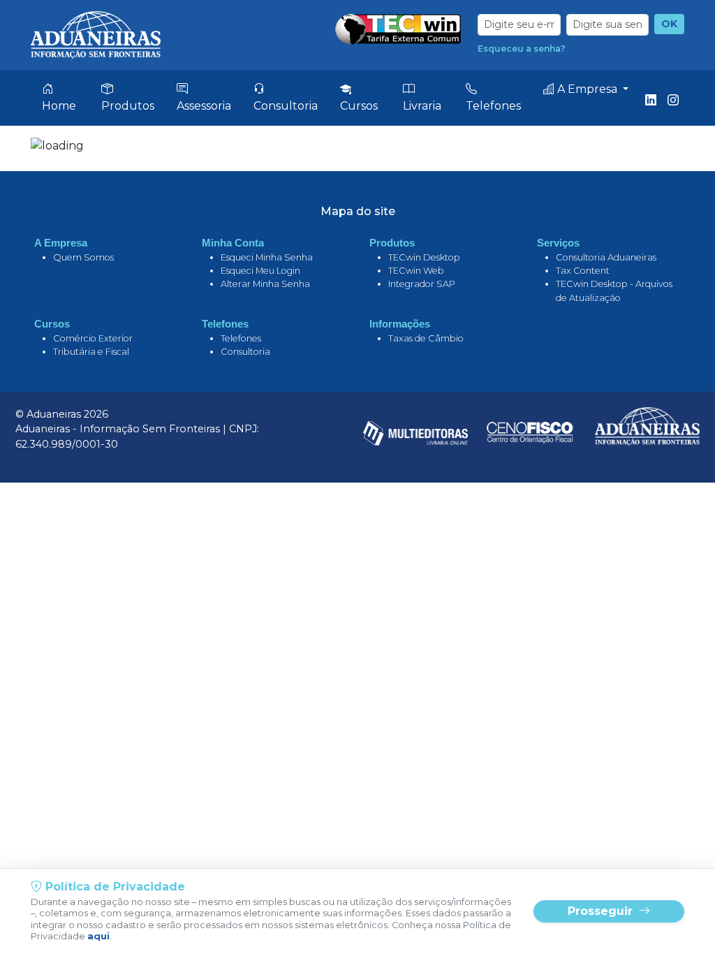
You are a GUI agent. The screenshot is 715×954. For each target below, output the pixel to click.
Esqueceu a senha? (522, 48)
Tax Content (583, 270)
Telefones (493, 105)
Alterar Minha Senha (265, 284)
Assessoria (204, 105)
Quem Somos (83, 257)
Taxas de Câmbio (426, 338)
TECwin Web (416, 270)
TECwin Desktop (424, 257)
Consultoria (285, 105)
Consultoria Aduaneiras (606, 257)
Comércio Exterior (93, 338)
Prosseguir (602, 911)
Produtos (127, 105)
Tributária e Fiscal (91, 351)
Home (59, 105)
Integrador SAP (421, 284)
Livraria (422, 105)
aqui (98, 936)
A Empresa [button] (587, 89)
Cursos (359, 105)
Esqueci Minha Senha (267, 257)
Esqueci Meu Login (260, 270)
